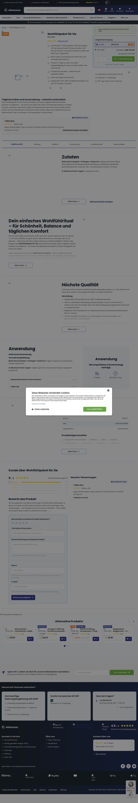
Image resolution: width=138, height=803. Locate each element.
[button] (40, 409)
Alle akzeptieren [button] (94, 409)
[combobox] (108, 390)
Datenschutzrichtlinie (38, 404)
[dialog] (69, 401)
